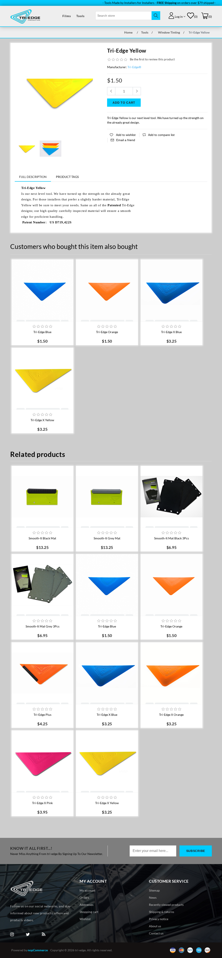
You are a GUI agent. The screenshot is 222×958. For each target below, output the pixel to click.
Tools (80, 16)
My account (87, 890)
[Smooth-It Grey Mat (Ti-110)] (107, 497)
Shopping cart (89, 912)
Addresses (86, 904)
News (153, 897)
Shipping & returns (161, 912)
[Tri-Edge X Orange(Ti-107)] (171, 673)
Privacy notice (158, 919)
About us (155, 926)
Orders (84, 897)
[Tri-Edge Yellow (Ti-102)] (27, 148)
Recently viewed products (166, 904)
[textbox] (123, 15)
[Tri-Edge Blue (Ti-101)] (42, 290)
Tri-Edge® (134, 67)
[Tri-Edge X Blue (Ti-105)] (171, 290)
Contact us (156, 933)
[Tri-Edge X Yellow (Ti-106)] (42, 379)
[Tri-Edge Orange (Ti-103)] (107, 290)
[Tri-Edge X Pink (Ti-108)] (42, 761)
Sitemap (154, 890)
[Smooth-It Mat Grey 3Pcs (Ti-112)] (42, 585)
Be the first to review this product (152, 59)
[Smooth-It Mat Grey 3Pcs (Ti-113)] (171, 497)
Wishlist (85, 919)
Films (66, 16)
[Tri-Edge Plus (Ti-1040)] (42, 673)
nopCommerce (38, 950)
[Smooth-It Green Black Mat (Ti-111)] (42, 497)
